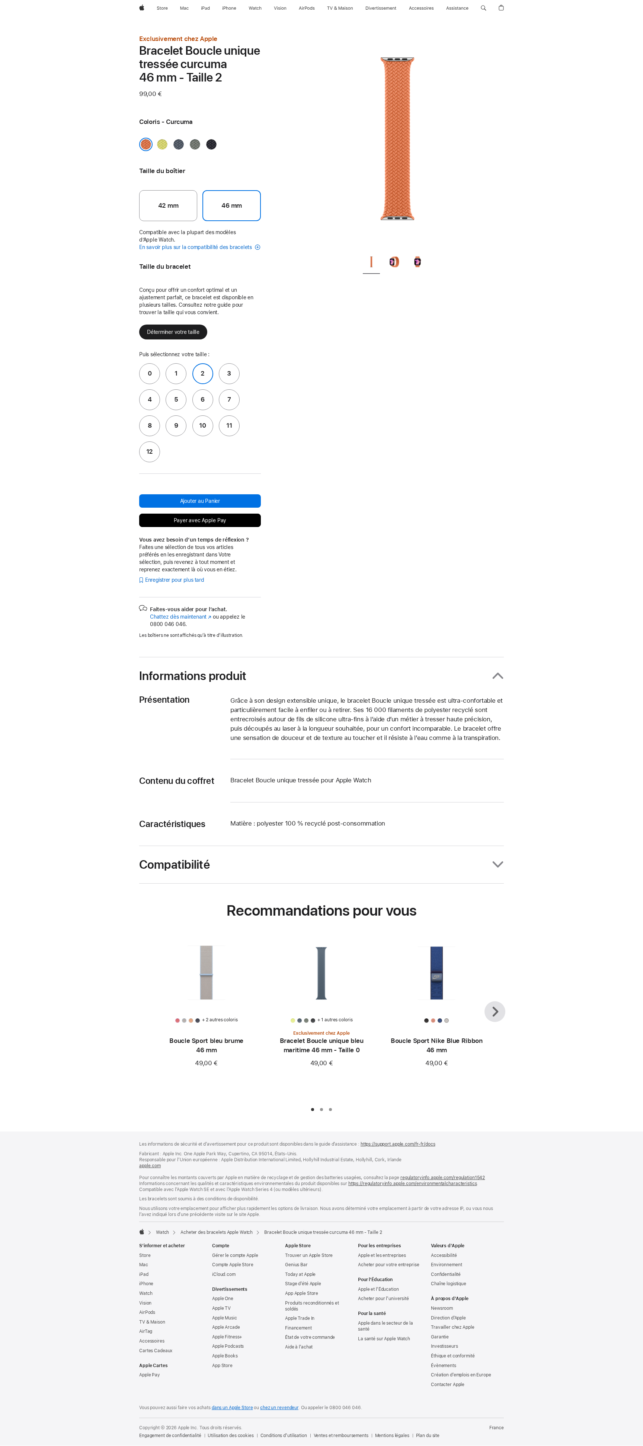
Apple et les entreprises (382, 1255)
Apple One (222, 1298)
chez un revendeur (279, 1407)
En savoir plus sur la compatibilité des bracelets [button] (196, 247)
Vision (145, 1303)
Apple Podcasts (228, 1346)
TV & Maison (152, 1322)
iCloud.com (224, 1274)
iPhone (146, 1283)
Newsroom (442, 1308)
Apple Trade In (299, 1318)
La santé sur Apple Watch (384, 1338)
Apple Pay (149, 1375)
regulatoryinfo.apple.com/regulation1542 (442, 1177)
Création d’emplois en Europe (461, 1375)
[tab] (371, 263)
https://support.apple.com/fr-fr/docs (398, 1144)
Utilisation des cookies (230, 1435)
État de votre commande (310, 1337)
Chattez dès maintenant (180, 617)
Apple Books (225, 1356)
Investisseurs (444, 1346)
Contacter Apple (447, 1384)
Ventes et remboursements (341, 1435)
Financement (298, 1328)
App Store (222, 1365)
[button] (483, 8)
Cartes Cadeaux (155, 1350)
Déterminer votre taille (173, 332)
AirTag (145, 1331)
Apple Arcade (226, 1327)
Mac (143, 1264)
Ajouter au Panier (200, 501)
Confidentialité (446, 1274)
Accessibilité (444, 1255)
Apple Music (224, 1318)
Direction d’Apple (448, 1318)
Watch (162, 1232)
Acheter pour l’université (383, 1298)
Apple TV (221, 1308)
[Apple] (141, 1231)
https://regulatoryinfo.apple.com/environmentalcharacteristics (412, 1183)
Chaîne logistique (448, 1283)
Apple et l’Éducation (378, 1289)
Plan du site (428, 1435)
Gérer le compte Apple (235, 1255)
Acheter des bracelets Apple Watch (216, 1232)
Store (144, 1255)
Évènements (443, 1365)
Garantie (440, 1337)
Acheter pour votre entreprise (388, 1264)
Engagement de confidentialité (170, 1435)
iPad (143, 1274)
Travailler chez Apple (452, 1327)
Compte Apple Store (232, 1264)
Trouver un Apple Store (309, 1255)
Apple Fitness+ (227, 1337)
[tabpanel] (397, 141)
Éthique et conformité (452, 1356)
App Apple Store (301, 1293)
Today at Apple (300, 1274)
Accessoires (151, 1341)
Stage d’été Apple (303, 1283)
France (496, 1427)
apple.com (150, 1165)
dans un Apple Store (232, 1407)
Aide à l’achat (299, 1347)
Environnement (446, 1264)
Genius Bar (296, 1264)
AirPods (147, 1312)
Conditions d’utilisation (283, 1435)
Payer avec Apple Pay (200, 520)
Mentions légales (392, 1435)
